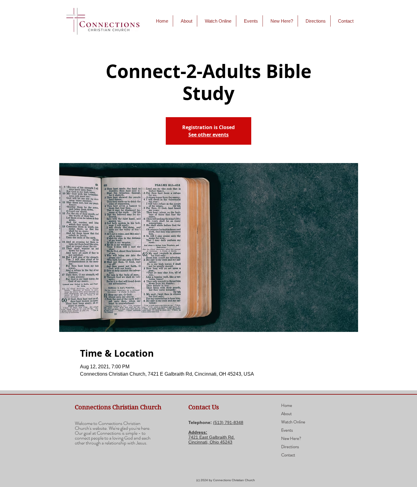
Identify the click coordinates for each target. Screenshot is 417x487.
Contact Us (203, 407)
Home (286, 405)
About (286, 414)
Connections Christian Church (118, 407)
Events (287, 430)
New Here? (291, 438)
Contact (288, 455)
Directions (290, 447)
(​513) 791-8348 (228, 422)
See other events (208, 134)
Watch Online (293, 422)
